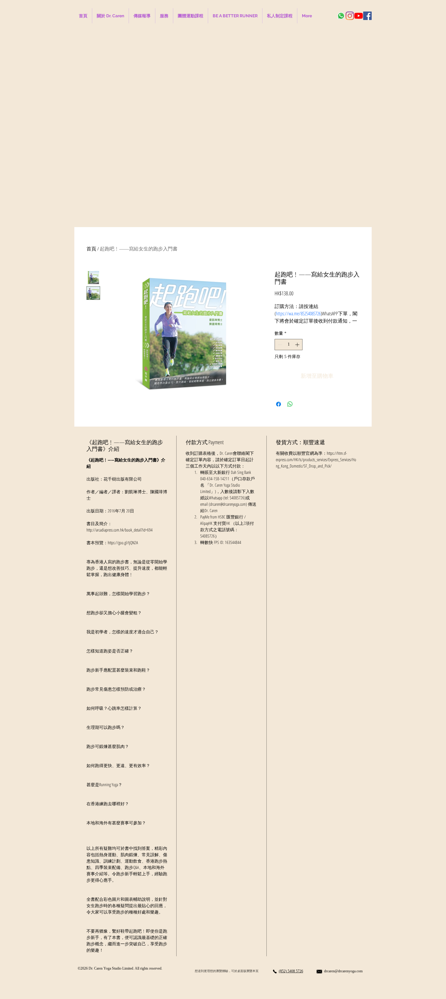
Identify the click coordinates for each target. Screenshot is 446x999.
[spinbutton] (288, 344)
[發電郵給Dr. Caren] (319, 971)
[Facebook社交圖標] (367, 16)
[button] (235, 15)
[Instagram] (350, 16)
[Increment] (298, 344)
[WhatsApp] (341, 16)
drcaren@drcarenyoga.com (343, 971)
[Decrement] (279, 344)
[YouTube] (358, 16)
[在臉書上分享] (278, 404)
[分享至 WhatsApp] (290, 404)
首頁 (91, 248)
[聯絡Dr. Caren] (275, 971)
